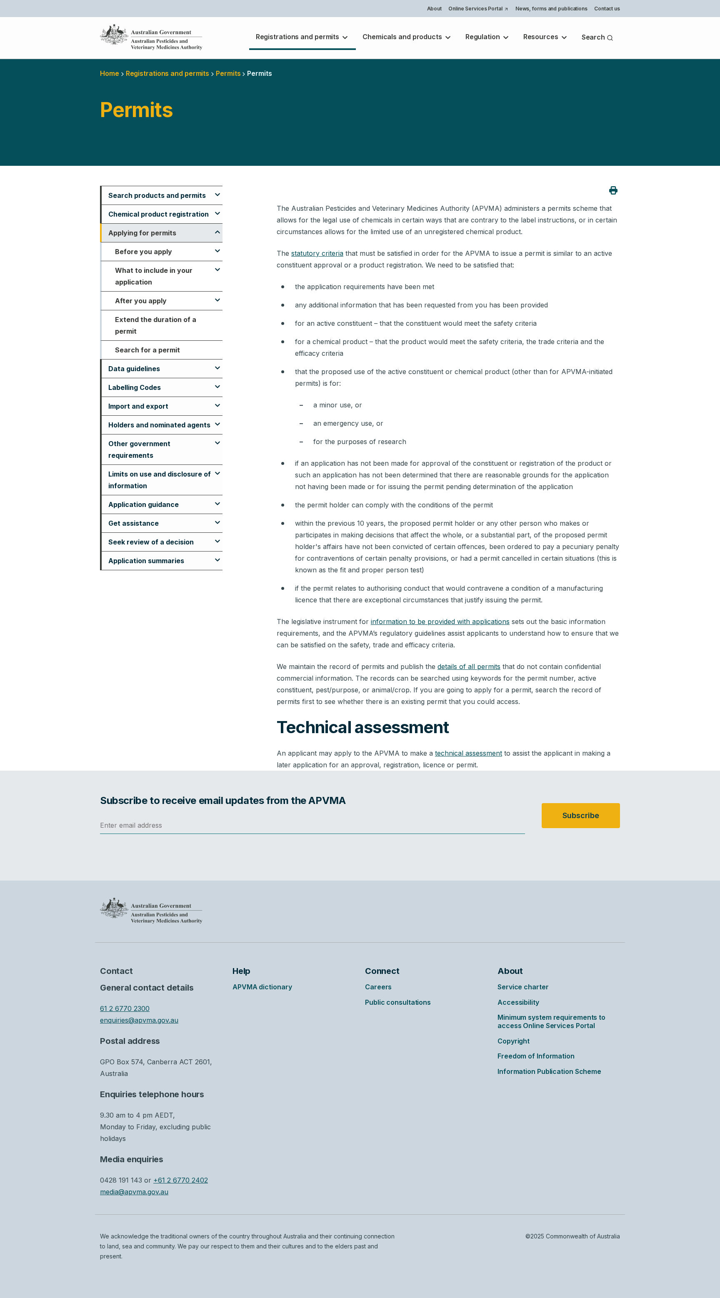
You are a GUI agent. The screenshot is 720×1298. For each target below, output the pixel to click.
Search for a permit (147, 350)
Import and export (138, 406)
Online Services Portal (478, 9)
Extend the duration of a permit (155, 325)
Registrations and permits (298, 36)
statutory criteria (317, 253)
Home (109, 73)
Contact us (607, 8)
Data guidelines (134, 368)
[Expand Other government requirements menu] (217, 439)
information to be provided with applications (440, 621)
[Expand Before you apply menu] (217, 247)
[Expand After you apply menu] (217, 296)
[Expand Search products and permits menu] (217, 191)
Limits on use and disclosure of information (159, 480)
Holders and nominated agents (159, 425)
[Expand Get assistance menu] (217, 519)
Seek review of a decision (151, 542)
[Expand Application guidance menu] (217, 500)
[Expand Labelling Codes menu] (217, 383)
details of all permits (469, 666)
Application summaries (146, 561)
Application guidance (143, 504)
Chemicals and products (403, 36)
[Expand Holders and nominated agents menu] (217, 420)
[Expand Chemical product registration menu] (217, 210)
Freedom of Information (536, 1056)
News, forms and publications (551, 8)
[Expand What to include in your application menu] (217, 266)
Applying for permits (142, 233)
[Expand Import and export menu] (217, 402)
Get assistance (133, 523)
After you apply (141, 301)
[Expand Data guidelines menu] (217, 364)
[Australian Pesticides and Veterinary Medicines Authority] (151, 37)
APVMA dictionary (262, 987)
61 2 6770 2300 (125, 1008)
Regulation (483, 36)
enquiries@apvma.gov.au (139, 1020)
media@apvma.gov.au (134, 1192)
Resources (541, 36)
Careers (378, 987)
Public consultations (398, 1002)
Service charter (523, 987)
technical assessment (468, 753)
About (434, 8)
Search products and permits (157, 195)
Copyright (514, 1041)
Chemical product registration (158, 214)
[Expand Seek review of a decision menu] (217, 537)
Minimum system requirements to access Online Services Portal (551, 1021)
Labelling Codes (134, 387)
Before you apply (143, 251)
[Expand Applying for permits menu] (217, 228)
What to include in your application (153, 276)
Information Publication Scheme (549, 1071)
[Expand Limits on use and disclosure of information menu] (217, 469)
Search (594, 37)
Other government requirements (139, 449)
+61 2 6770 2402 (180, 1180)
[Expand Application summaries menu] (217, 556)
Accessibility (518, 1002)
